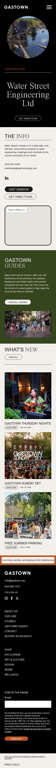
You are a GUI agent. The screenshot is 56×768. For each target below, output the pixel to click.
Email (8, 697)
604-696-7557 (12, 586)
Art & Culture (15, 659)
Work (8, 669)
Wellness (12, 674)
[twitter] (17, 598)
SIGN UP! (16, 738)
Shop (8, 649)
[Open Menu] (49, 7)
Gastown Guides (10, 626)
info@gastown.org (15, 580)
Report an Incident (10, 636)
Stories (10, 621)
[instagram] (6, 598)
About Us (10, 611)
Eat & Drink (12, 654)
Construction (15, 69)
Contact (10, 631)
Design (9, 664)
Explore (10, 616)
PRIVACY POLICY (12, 764)
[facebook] (11, 598)
